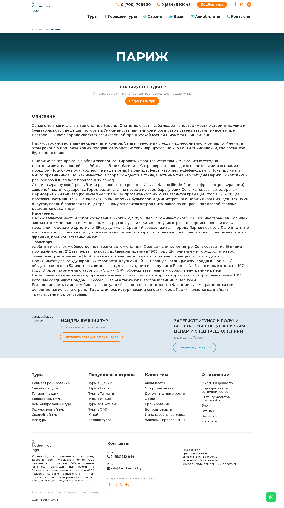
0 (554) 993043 (176, 4)
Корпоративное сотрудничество (215, 390)
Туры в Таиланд (101, 393)
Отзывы (208, 411)
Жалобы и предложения (165, 420)
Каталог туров (99, 420)
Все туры (39, 420)
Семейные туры (45, 388)
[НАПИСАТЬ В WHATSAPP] (271, 497)
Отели (150, 399)
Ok (121, 484)
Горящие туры (122, 16)
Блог (205, 405)
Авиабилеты (207, 16)
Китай (93, 414)
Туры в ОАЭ (97, 409)
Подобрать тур (142, 101)
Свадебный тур (44, 414)
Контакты (240, 16)
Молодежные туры (47, 399)
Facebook (235, 4)
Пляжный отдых (45, 393)
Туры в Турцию (100, 383)
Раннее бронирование (51, 383)
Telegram (249, 4)
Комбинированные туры (52, 404)
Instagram (242, 4)
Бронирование (157, 404)
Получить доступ (193, 347)
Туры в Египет (99, 388)
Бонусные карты (158, 409)
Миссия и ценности (218, 383)
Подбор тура (212, 4)
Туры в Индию (100, 399)
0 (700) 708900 (136, 4)
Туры (92, 16)
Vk (126, 484)
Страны (155, 16)
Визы (179, 16)
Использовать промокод (165, 414)
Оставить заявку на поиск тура (91, 337)
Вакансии (210, 416)
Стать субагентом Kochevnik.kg (216, 398)
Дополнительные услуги (165, 393)
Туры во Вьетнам (102, 404)
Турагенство (40, 29)
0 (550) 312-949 (122, 456)
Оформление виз (159, 388)
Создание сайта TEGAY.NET (45, 500)
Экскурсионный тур (48, 409)
